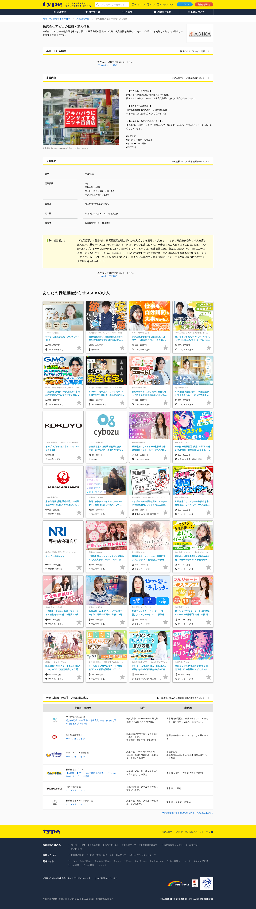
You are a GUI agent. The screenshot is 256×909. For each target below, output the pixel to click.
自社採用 (62, 899)
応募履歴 (95, 845)
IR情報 (54, 899)
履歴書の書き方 (150, 845)
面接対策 (193, 845)
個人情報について (75, 899)
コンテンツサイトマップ (144, 855)
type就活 (75, 865)
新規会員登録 (204, 4)
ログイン (184, 4)
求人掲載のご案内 (166, 5)
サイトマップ (139, 5)
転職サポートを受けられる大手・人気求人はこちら (189, 813)
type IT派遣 (202, 861)
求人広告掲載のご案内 (104, 899)
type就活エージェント (96, 865)
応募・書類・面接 (98, 855)
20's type (142, 861)
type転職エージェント (180, 861)
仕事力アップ (120, 855)
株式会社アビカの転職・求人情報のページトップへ (186, 832)
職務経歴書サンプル (173, 845)
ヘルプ (152, 5)
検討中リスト (112, 845)
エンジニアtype (124, 861)
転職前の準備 (77, 855)
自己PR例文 (76, 849)
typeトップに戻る (109, 65)
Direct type (158, 861)
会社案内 (46, 899)
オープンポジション (75, 739)
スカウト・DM (78, 845)
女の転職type (104, 861)
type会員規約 (88, 899)
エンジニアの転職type (81, 861)
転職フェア (131, 845)
